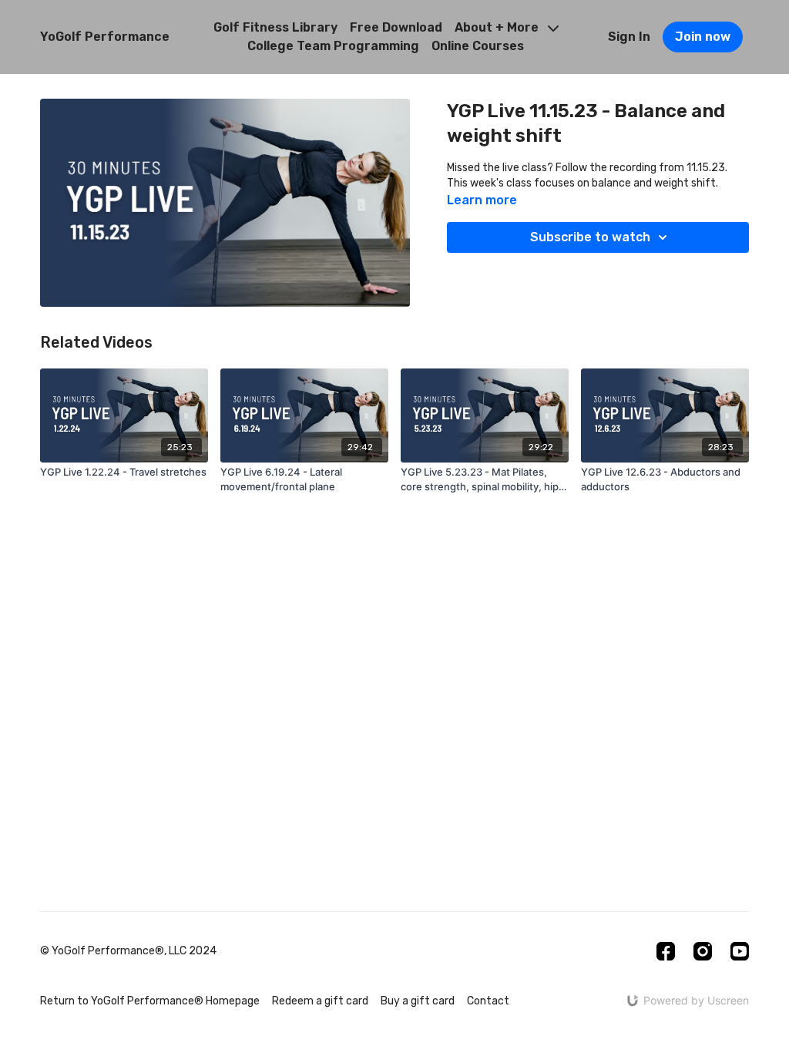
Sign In (629, 36)
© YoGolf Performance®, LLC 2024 (128, 951)
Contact (488, 1001)
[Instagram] (702, 951)
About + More (498, 27)
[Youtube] (739, 951)
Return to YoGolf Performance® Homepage (150, 1001)
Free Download (396, 27)
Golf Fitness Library (275, 27)
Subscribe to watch (590, 237)
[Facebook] (665, 951)
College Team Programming (333, 46)
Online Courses (477, 46)
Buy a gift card (418, 1001)
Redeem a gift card (320, 1001)
